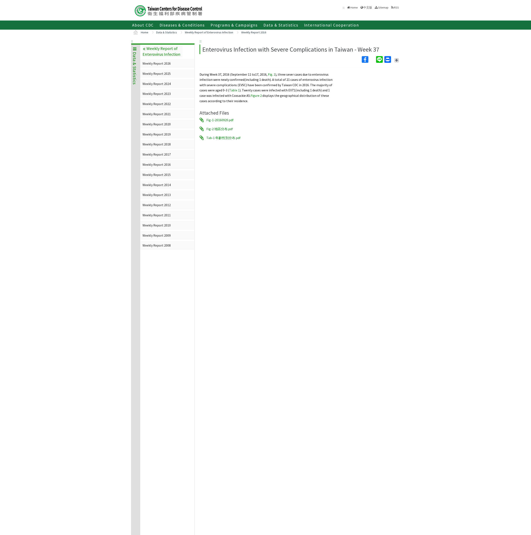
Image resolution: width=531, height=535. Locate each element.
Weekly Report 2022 (156, 104)
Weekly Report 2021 (156, 114)
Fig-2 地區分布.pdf (219, 129)
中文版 (367, 7)
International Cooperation (331, 25)
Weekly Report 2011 (156, 215)
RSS (396, 7)
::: (132, 41)
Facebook (368, 59)
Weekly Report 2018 (156, 144)
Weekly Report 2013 (156, 195)
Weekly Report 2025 (156, 73)
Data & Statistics (280, 25)
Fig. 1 (271, 74)
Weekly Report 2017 (156, 154)
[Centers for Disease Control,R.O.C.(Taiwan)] (168, 10)
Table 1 (234, 90)
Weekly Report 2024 (156, 84)
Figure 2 (256, 95)
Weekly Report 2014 (156, 185)
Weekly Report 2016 (253, 32)
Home (354, 7)
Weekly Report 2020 (156, 124)
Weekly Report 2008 (156, 245)
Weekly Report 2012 (156, 205)
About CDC (143, 25)
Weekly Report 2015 (156, 175)
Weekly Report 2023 (156, 94)
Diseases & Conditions (182, 25)
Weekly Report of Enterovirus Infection (209, 32)
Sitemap (383, 7)
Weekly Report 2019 (156, 134)
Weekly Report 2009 (156, 235)
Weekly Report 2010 (156, 225)
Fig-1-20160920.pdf (220, 120)
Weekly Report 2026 (156, 63)
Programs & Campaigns (234, 25)
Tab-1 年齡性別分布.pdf (223, 138)
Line (380, 59)
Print (388, 59)
